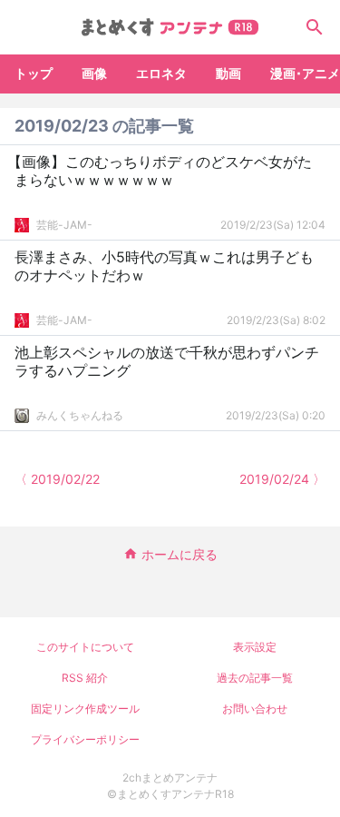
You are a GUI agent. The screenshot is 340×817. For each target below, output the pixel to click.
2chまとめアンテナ (170, 777)
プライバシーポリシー (85, 739)
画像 (94, 73)
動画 (228, 73)
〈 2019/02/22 (57, 479)
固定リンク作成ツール (85, 708)
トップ (34, 73)
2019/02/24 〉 (282, 479)
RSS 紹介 (85, 677)
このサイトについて (85, 647)
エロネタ (161, 73)
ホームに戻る (179, 554)
